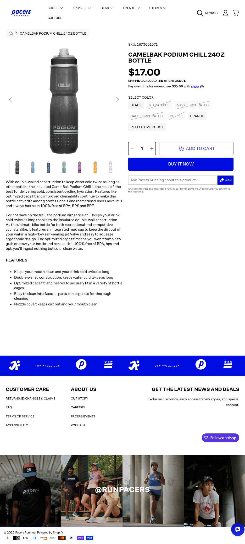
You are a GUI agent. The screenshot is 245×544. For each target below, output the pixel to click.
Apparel (79, 8)
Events (129, 8)
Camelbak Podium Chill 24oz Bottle (53, 33)
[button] (208, 13)
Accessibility (17, 425)
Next (117, 100)
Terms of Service (20, 416)
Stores (156, 8)
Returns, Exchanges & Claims (30, 398)
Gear (105, 8)
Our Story (79, 398)
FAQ (9, 407)
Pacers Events (83, 416)
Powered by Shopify (50, 532)
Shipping (135, 81)
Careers (78, 407)
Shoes (53, 8)
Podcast (78, 425)
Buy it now (181, 164)
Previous (11, 100)
